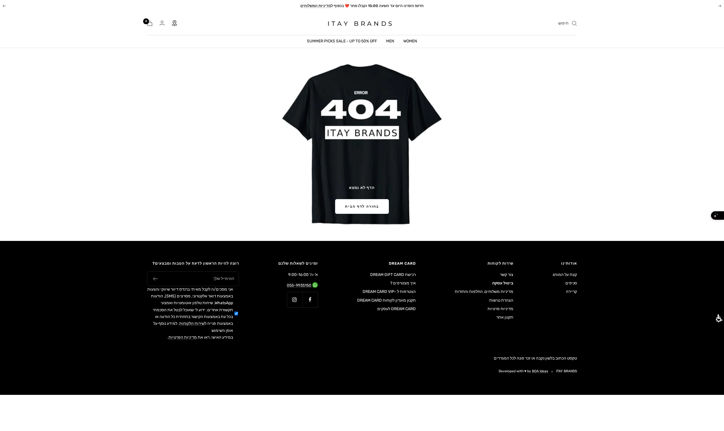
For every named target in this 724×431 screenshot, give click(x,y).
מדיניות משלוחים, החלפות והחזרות (484, 291)
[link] (356, 23)
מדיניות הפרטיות (183, 337)
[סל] (150, 23)
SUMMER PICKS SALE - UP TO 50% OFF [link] (342, 41)
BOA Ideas (540, 371)
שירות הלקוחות (191, 323)
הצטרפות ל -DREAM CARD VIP (389, 291)
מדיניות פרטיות (500, 308)
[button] (155, 279)
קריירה (571, 291)
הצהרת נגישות (501, 300)
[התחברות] (162, 23)
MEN (390, 41)
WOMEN (410, 41)
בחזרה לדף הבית (362, 206)
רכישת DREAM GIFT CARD (393, 274)
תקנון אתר (504, 317)
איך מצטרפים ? (403, 283)
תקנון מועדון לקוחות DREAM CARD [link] (386, 301)
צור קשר (506, 274)
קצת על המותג (565, 274)
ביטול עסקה (502, 283)
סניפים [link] (571, 283)
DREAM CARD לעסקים (396, 308)
